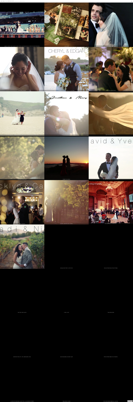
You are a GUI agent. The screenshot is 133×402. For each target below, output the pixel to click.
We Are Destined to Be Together (110, 179)
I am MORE (66, 46)
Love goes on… (66, 134)
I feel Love (66, 312)
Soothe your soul (22, 179)
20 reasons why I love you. (66, 268)
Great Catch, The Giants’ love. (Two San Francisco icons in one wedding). (22, 46)
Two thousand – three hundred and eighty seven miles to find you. (22, 134)
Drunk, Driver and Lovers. (66, 223)
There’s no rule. (66, 179)
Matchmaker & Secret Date (66, 356)
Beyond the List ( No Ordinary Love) (22, 356)
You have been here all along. (110, 401)
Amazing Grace (22, 90)
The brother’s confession (111, 223)
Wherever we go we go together (66, 90)
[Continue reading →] (22, 25)
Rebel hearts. (22, 223)
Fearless (111, 46)
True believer (111, 312)
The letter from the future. (111, 268)
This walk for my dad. (111, 134)
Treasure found (66, 401)
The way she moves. (22, 312)
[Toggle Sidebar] (131, 1)
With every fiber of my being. (111, 356)
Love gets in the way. (111, 90)
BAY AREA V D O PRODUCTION (7, 1)
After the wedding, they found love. (22, 268)
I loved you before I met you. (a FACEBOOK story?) (22, 401)
